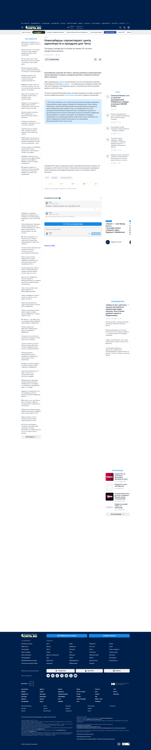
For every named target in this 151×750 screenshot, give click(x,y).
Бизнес (48, 646)
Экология (112, 655)
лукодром (66, 84)
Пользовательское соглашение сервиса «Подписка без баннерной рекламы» (96, 739)
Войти (50, 234)
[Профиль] (129, 27)
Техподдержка (25, 658)
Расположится (70, 95)
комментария (53, 59)
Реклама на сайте (26, 644)
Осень (91, 649)
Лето (70, 652)
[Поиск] (120, 27)
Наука (71, 658)
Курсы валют (96, 23)
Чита (47, 177)
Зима (71, 644)
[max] (66, 675)
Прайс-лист (24, 646)
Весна (48, 649)
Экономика (112, 658)
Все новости (25, 23)
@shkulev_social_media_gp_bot (94, 719)
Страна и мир (113, 652)
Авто (48, 644)
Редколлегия (106, 23)
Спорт (111, 646)
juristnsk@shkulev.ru (61, 730)
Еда (47, 658)
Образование (73, 663)
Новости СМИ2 (49, 245)
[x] (71, 675)
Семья (111, 644)
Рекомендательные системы (84, 736)
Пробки (128, 23)
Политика (92, 652)
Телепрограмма (72, 23)
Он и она (92, 646)
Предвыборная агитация (29, 660)
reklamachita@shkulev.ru (107, 718)
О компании (25, 649)
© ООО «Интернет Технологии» (29, 744)
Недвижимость (36, 23)
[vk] (53, 675)
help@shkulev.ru (33, 731)
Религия (91, 663)
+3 (94, 209)
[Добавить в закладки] (95, 59)
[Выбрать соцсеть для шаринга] (100, 59)
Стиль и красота (114, 649)
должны (61, 82)
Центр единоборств (66, 177)
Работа (91, 658)
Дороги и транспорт (52, 655)
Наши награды (25, 652)
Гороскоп (87, 23)
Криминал (72, 646)
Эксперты (115, 23)
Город (48, 652)
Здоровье (49, 663)
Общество (92, 644)
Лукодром (54, 177)
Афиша (80, 23)
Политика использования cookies (85, 734)
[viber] (62, 675)
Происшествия (94, 655)
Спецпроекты (113, 660)
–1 (99, 209)
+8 (94, 219)
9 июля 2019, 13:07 (49, 55)
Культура (72, 649)
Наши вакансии (26, 655)
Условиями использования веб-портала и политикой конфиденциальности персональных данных (101, 728)
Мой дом (72, 655)
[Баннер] (38, 32)
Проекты (122, 23)
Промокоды (46, 23)
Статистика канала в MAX (29, 663)
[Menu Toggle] (22, 27)
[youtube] (75, 675)
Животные (49, 660)
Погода (62, 23)
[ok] (57, 675)
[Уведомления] (124, 27)
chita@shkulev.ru (41, 729)
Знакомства (55, 23)
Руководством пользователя (84, 725)
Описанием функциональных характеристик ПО (88, 726)
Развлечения (93, 660)
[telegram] (48, 675)
